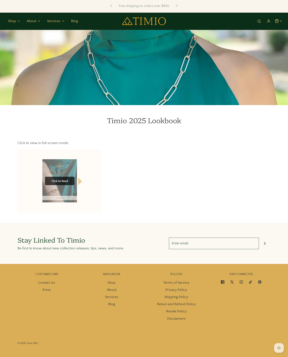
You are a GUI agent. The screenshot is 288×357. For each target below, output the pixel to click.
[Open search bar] (259, 21)
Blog (74, 21)
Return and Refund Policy (176, 304)
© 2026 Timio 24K (27, 343)
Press (47, 290)
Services (111, 297)
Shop (112, 283)
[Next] (177, 6)
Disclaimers (176, 319)
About (111, 290)
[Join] (265, 243)
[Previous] (111, 6)
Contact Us (46, 283)
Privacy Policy (176, 290)
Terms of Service (176, 283)
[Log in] (268, 21)
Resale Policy (176, 311)
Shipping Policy (176, 297)
